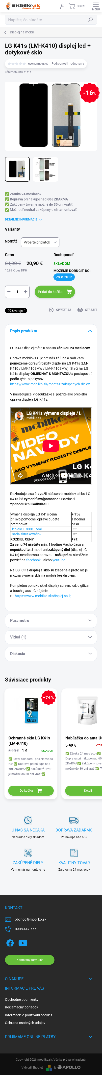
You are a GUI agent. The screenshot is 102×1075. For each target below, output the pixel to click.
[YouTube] (22, 942)
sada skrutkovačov (26, 534)
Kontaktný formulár (30, 960)
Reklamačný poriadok (21, 1007)
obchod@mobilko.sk (30, 919)
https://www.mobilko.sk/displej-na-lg (43, 596)
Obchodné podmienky (21, 1000)
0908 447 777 (25, 929)
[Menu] (96, 6)
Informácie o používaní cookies (28, 1015)
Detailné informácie (21, 219)
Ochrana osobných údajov (25, 1023)
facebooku (34, 560)
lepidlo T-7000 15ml (27, 529)
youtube (58, 560)
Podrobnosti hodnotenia (67, 63)
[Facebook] (9, 942)
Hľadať (90, 20)
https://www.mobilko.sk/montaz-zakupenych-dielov (50, 384)
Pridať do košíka (50, 292)
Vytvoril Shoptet (32, 1067)
